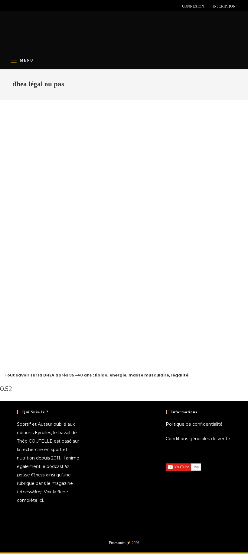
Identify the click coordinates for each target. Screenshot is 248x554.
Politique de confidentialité (194, 424)
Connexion (193, 6)
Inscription (224, 6)
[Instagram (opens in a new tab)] (27, 6)
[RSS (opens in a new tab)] (41, 6)
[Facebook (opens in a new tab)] (15, 6)
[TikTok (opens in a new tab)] (48, 6)
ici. (41, 500)
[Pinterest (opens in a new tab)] (21, 6)
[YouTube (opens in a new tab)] (34, 6)
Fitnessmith (117, 543)
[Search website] (229, 60)
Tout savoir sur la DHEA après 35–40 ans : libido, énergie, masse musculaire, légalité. (97, 375)
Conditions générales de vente (198, 438)
